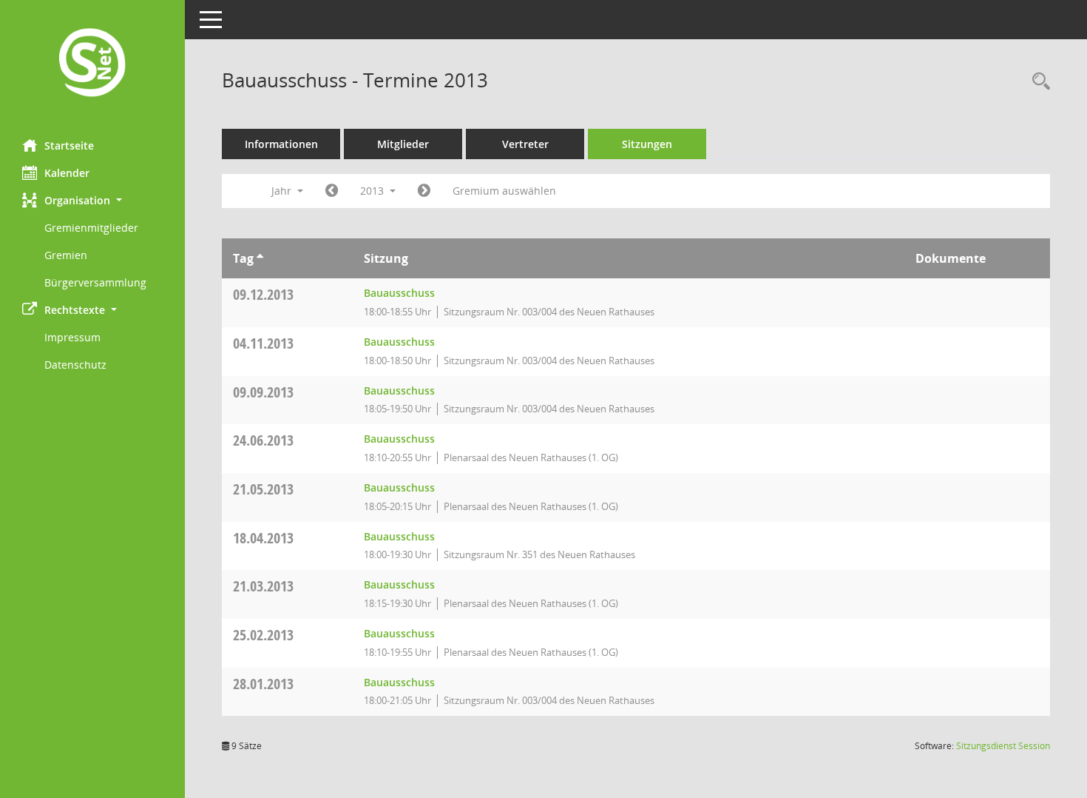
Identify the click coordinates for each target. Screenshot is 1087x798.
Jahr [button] (282, 191)
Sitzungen (647, 144)
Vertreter (525, 144)
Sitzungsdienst (1003, 746)
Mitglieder (403, 144)
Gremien (65, 255)
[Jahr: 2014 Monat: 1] (424, 191)
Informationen (281, 144)
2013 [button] (373, 191)
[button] (92, 200)
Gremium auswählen (504, 191)
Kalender (66, 173)
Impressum (72, 337)
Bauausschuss (399, 293)
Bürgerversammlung (95, 282)
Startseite (69, 145)
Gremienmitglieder (91, 228)
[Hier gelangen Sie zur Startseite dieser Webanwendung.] (92, 64)
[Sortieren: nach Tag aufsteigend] (260, 258)
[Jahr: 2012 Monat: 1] (331, 191)
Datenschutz (75, 365)
